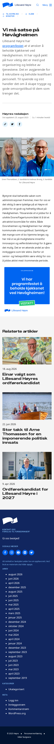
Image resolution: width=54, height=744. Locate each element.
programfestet (12, 46)
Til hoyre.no (12, 14)
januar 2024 (15, 643)
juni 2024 (13, 630)
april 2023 (14, 673)
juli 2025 (13, 596)
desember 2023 (17, 647)
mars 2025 (14, 613)
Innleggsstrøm (16, 704)
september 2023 (17, 652)
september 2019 (17, 678)
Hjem (31, 14)
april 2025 (14, 609)
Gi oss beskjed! (10, 538)
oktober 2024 (16, 626)
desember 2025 (17, 587)
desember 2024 (17, 621)
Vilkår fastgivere (24, 737)
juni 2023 (13, 665)
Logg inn (13, 700)
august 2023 (15, 656)
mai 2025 (13, 604)
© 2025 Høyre (13, 733)
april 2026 (14, 583)
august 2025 (15, 591)
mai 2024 (13, 634)
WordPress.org (17, 713)
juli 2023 (13, 660)
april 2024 (14, 639)
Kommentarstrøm (18, 709)
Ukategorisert (16, 689)
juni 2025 (13, 600)
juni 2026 (13, 578)
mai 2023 (13, 669)
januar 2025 (15, 617)
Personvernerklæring (33, 733)
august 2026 (15, 574)
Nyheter (10, 16)
